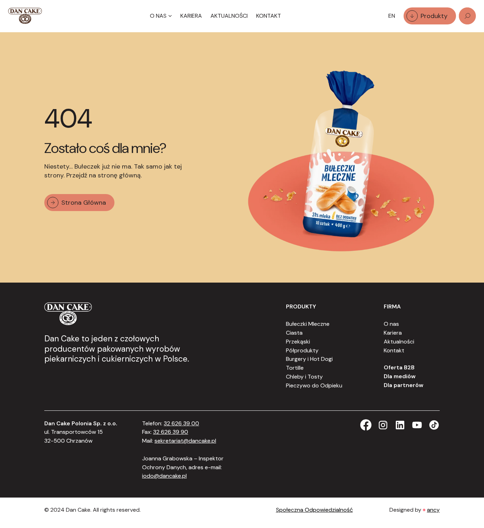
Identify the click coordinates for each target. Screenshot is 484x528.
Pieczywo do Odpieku (314, 385)
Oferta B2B (399, 367)
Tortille (295, 367)
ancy (433, 509)
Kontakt (268, 15)
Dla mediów (400, 376)
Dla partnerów (403, 385)
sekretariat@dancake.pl (185, 440)
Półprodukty (302, 350)
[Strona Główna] (25, 16)
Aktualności (229, 15)
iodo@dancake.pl (164, 475)
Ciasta (294, 332)
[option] (391, 16)
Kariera (191, 15)
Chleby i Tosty (304, 376)
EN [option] (391, 15)
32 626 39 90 (170, 432)
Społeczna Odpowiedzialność (314, 509)
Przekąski (298, 341)
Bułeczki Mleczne (308, 324)
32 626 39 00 (181, 423)
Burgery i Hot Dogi (309, 359)
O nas (391, 324)
